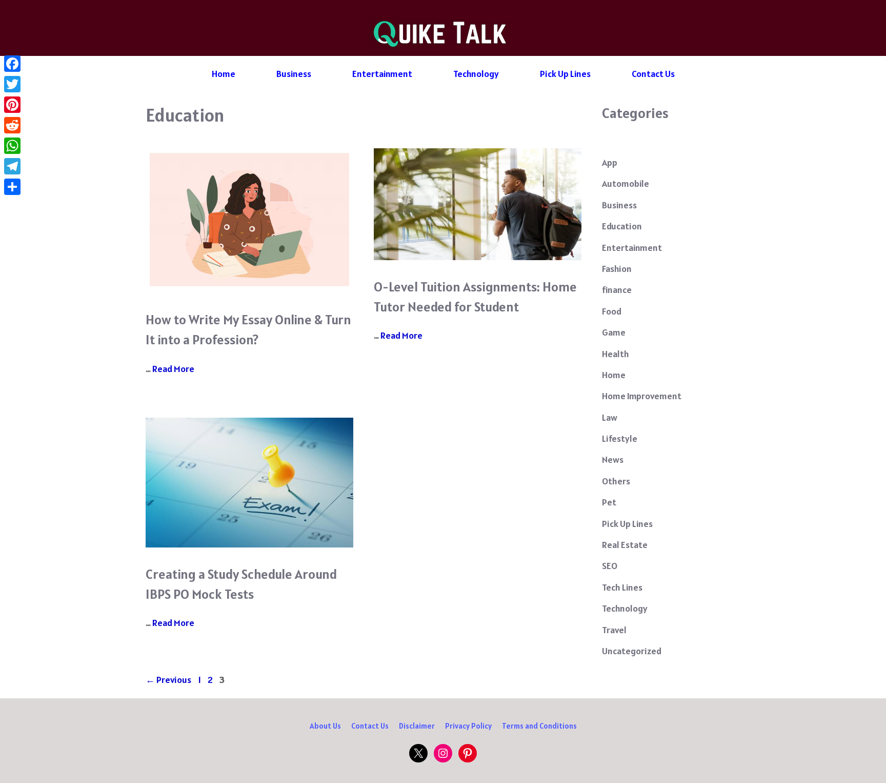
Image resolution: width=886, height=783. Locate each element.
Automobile (625, 183)
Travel (614, 630)
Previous (168, 680)
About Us (325, 726)
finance (617, 290)
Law (609, 417)
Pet (609, 502)
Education (622, 226)
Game (614, 332)
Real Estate (625, 545)
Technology (476, 74)
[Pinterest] (12, 104)
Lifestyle (619, 438)
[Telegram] (12, 166)
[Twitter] (12, 84)
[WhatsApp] (12, 145)
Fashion (617, 269)
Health (615, 354)
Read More (173, 369)
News (612, 459)
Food (611, 311)
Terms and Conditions (539, 726)
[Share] (12, 187)
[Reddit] (12, 125)
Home (223, 74)
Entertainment (382, 74)
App (609, 162)
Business (293, 74)
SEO (609, 566)
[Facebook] (12, 63)
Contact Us (653, 74)
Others (616, 481)
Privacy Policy (468, 726)
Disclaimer (417, 726)
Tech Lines (622, 587)
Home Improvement (641, 396)
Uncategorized (631, 651)
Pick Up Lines (565, 74)
